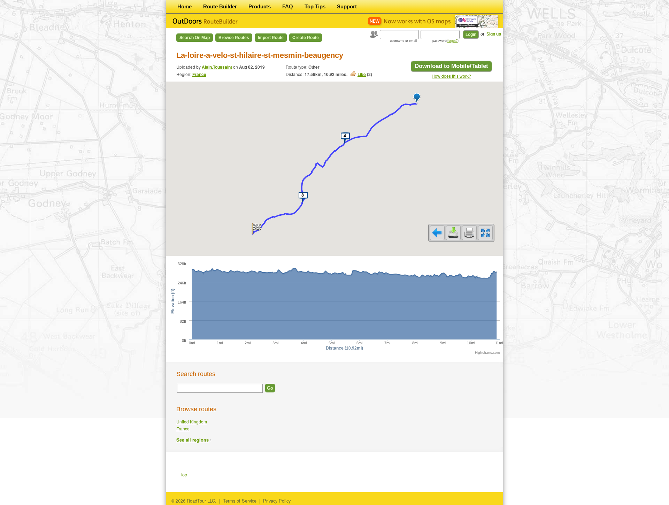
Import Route (271, 37)
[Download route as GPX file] (453, 232)
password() (445, 41)
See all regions (192, 440)
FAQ (287, 6)
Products (259, 6)
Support (347, 6)
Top (183, 474)
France (199, 74)
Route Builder (220, 6)
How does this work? (451, 76)
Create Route (305, 37)
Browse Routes (233, 37)
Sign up (493, 34)
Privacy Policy (277, 500)
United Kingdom (191, 421)
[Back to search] (437, 232)
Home (184, 6)
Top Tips (315, 6)
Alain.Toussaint (217, 67)
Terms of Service (239, 500)
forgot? (452, 41)
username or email (403, 41)
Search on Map (194, 37)
